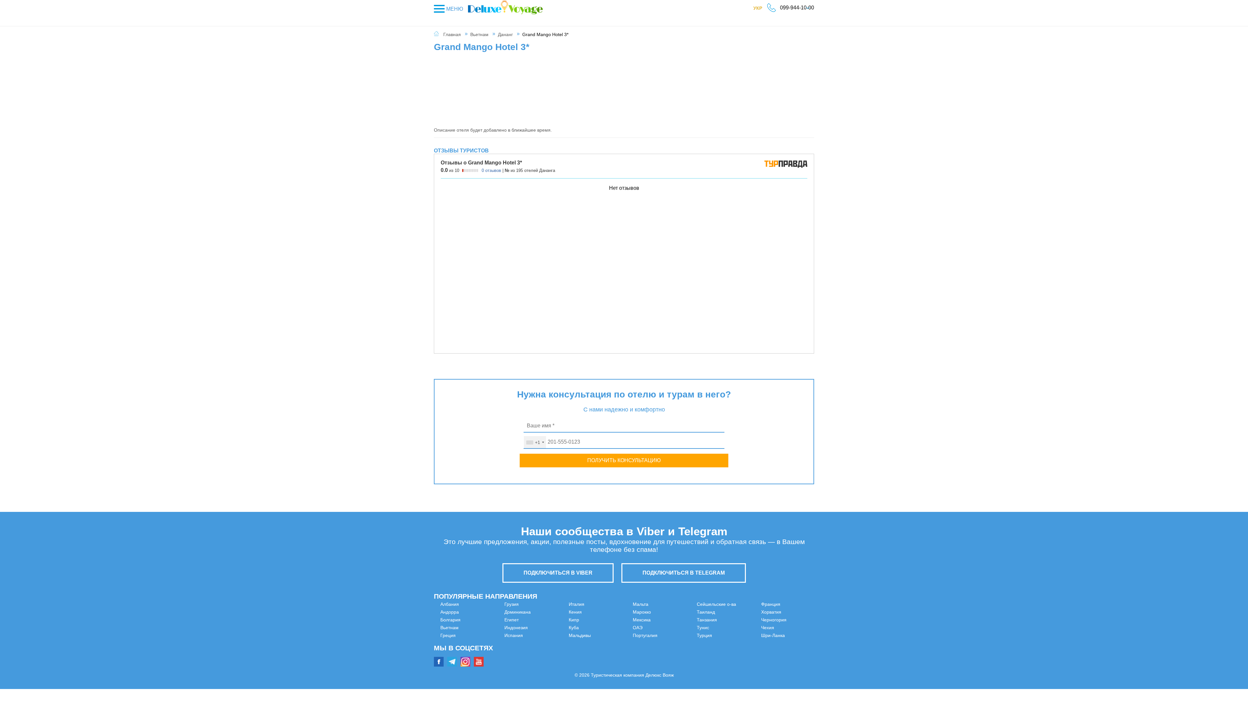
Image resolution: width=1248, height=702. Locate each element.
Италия (544, 619)
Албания (449, 604)
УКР (761, 9)
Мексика (642, 612)
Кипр (542, 635)
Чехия (735, 635)
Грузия (447, 643)
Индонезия (548, 604)
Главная (452, 34)
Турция (736, 604)
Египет (447, 658)
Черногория (741, 627)
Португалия (645, 627)
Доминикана (453, 651)
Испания (546, 612)
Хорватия (739, 619)
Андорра (449, 612)
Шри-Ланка (741, 643)
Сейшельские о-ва (652, 635)
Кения (543, 627)
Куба (542, 643)
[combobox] (535, 442)
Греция (448, 635)
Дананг (505, 34)
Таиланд (642, 643)
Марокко (642, 604)
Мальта (544, 658)
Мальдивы (548, 651)
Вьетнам (479, 34)
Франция (738, 612)
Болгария (450, 619)
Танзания (643, 651)
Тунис (639, 658)
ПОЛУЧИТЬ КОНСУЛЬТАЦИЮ (624, 460)
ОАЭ (638, 619)
